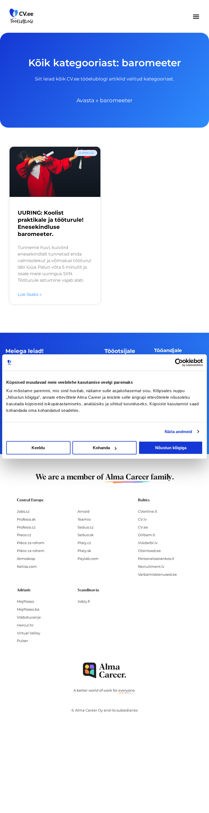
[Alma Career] (104, 670)
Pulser (22, 640)
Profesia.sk (26, 519)
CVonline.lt (147, 511)
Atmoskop (26, 558)
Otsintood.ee (149, 550)
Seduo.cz (86, 527)
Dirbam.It (146, 535)
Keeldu (38, 447)
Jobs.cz (23, 511)
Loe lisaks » (30, 294)
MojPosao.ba (28, 609)
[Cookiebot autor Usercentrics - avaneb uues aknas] (179, 362)
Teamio (84, 519)
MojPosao (25, 601)
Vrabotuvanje (29, 617)
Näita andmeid (178, 431)
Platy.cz (84, 543)
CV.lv (142, 519)
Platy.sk (84, 550)
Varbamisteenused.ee (157, 574)
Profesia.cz (26, 527)
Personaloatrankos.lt (156, 558)
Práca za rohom (30, 543)
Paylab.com (88, 558)
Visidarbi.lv (148, 543)
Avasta (85, 100)
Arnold (84, 511)
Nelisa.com (27, 566)
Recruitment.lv (151, 566)
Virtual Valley (28, 633)
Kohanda (101, 447)
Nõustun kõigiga (170, 447)
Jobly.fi (84, 601)
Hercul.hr (25, 625)
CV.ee (143, 527)
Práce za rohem (30, 550)
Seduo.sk (86, 535)
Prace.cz (24, 535)
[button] (196, 16)
